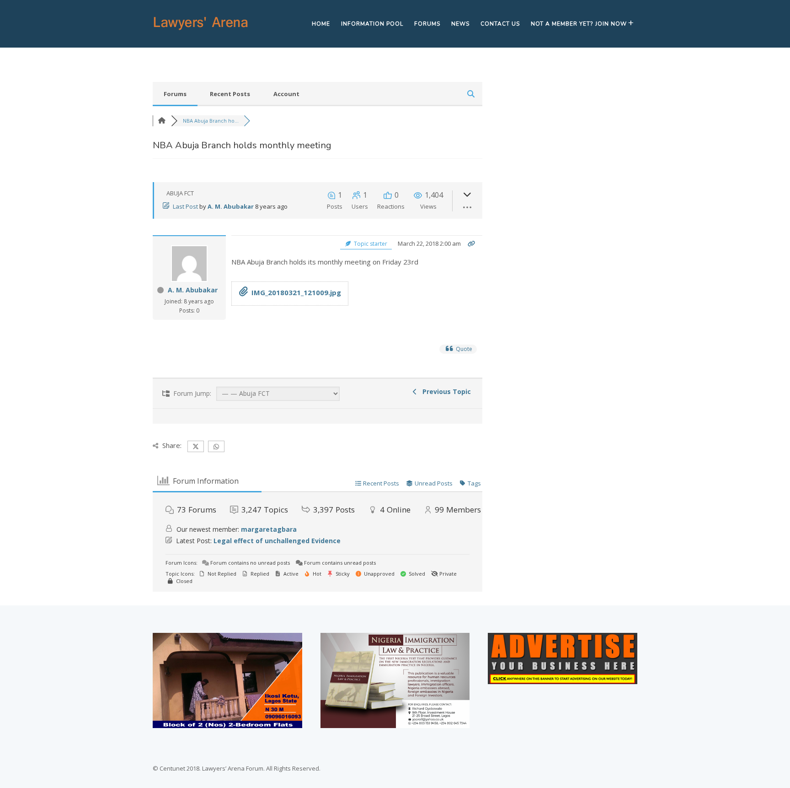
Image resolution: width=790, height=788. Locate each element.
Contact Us (500, 23)
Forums (427, 23)
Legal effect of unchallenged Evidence (277, 540)
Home (321, 23)
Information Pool (372, 23)
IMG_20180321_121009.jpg (296, 292)
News (460, 23)
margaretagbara (269, 529)
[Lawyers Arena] (201, 30)
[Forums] (162, 120)
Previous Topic (445, 391)
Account (286, 94)
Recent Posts (230, 94)
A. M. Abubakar (231, 206)
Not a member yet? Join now (579, 23)
